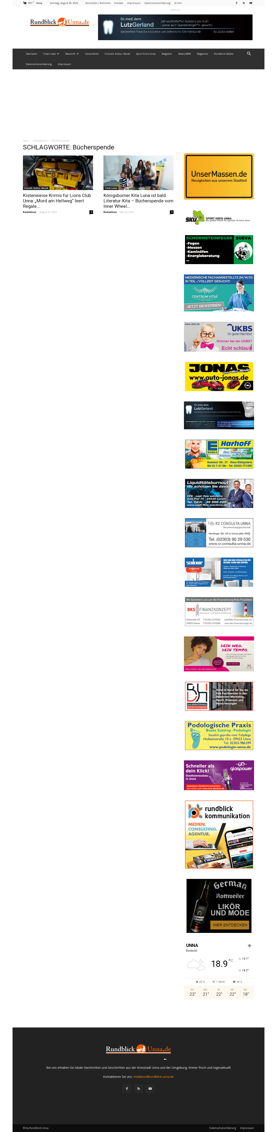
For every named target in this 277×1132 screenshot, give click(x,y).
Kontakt (118, 3)
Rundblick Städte (224, 53)
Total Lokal (49, 53)
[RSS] (243, 3)
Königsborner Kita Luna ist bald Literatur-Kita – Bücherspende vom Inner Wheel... (138, 201)
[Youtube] (251, 3)
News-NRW (184, 53)
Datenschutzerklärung (157, 3)
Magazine (202, 53)
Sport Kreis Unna (146, 53)
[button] (249, 54)
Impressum (133, 3)
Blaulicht (70, 53)
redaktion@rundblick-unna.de (153, 1077)
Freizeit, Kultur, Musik (117, 53)
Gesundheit (92, 53)
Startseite (31, 53)
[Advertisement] (138, 101)
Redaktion (29, 212)
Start (26, 141)
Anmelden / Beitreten (98, 3)
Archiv (178, 3)
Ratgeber (167, 53)
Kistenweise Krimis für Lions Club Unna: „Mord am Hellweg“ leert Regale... (57, 201)
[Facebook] (236, 3)
